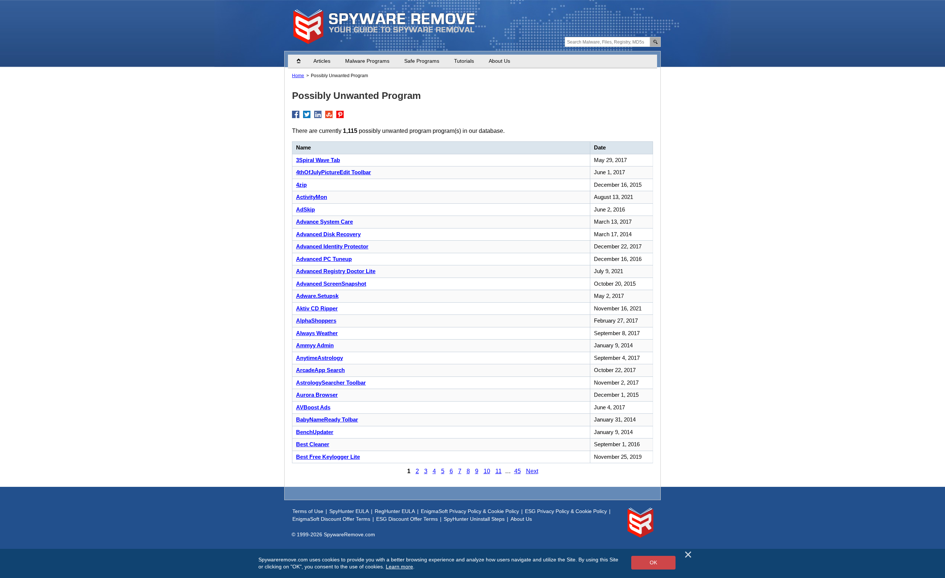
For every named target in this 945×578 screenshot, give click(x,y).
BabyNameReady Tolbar (327, 419)
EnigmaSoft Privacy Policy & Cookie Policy (470, 511)
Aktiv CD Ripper (317, 308)
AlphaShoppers (316, 320)
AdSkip (305, 209)
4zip (301, 185)
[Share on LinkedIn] (318, 114)
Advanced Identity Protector (332, 246)
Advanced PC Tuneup (324, 259)
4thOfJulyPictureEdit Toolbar (333, 172)
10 (487, 471)
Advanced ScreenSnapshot (331, 284)
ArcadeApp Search (320, 370)
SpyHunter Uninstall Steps (474, 519)
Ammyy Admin (315, 345)
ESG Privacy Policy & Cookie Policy (566, 511)
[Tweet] (306, 114)
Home (302, 61)
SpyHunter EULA (349, 511)
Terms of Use (307, 511)
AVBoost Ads (313, 407)
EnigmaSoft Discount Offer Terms (331, 519)
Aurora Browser (317, 395)
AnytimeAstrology (319, 358)
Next (532, 471)
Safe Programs (421, 61)
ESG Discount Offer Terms (407, 519)
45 (517, 471)
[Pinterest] (340, 114)
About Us (499, 61)
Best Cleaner (312, 444)
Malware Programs (367, 61)
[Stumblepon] (329, 114)
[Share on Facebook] (295, 114)
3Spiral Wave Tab (318, 160)
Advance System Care (324, 222)
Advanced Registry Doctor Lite (335, 271)
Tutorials (464, 61)
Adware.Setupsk (317, 296)
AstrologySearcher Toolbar (331, 382)
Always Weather (317, 333)
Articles (321, 61)
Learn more (399, 567)
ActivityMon (311, 197)
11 (498, 471)
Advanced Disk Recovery (328, 234)
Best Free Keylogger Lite (328, 457)
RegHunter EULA (395, 511)
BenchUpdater (314, 432)
